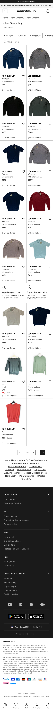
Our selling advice (12, 540)
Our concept (10, 499)
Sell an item (9, 544)
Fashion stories (11, 594)
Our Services (11, 495)
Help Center (9, 561)
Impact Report (10, 586)
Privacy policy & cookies (25, 634)
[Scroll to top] (42, 452)
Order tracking (11, 516)
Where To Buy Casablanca (32, 460)
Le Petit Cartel (24, 469)
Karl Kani (34, 463)
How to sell (9, 536)
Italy (47, 696)
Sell (6, 532)
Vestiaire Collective (15, 574)
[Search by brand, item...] (5, 10)
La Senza (9, 469)
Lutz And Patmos (12, 472)
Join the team (10, 590)
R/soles (41, 475)
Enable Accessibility (26, 1)
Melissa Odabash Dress (35, 472)
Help (6, 557)
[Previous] (20, 452)
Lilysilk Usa (40, 469)
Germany (36, 696)
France (6, 696)
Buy (6, 512)
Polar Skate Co (26, 475)
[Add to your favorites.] (23, 76)
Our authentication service (16, 520)
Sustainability (10, 582)
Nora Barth (10, 475)
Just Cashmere (19, 463)
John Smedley (17, 17)
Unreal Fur (26, 479)
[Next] (33, 452)
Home (5, 17)
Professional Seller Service (16, 548)
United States (27, 696)
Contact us (9, 565)
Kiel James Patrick (17, 466)
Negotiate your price (11, 292)
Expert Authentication (37, 292)
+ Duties (9, 392)
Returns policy (10, 524)
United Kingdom (15, 696)
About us (8, 578)
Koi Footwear (35, 466)
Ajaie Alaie (10, 460)
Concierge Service (12, 503)
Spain (42, 696)
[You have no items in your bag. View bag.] (48, 11)
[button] (48, 11)
